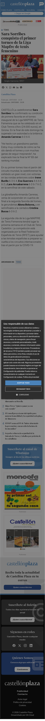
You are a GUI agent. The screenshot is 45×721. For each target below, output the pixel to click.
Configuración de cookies (12, 377)
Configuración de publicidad (13, 371)
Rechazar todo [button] (23, 389)
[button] (22, 394)
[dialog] (22, 359)
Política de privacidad (31, 377)
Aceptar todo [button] (23, 383)
